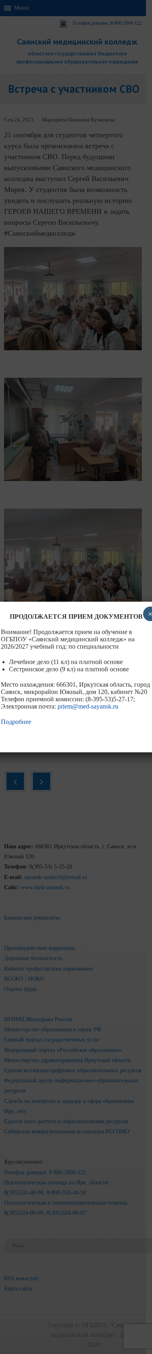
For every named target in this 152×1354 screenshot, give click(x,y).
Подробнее (16, 721)
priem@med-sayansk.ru (88, 706)
